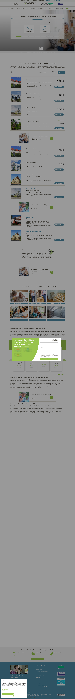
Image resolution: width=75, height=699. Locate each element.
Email (42, 343)
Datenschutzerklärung (5, 689)
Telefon (42, 350)
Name (42, 347)
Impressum (3, 690)
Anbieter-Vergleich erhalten (49, 358)
